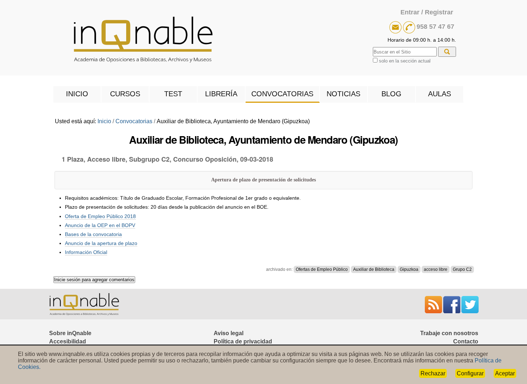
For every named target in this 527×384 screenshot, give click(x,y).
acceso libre (435, 269)
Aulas (439, 94)
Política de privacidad (243, 341)
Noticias (343, 94)
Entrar (409, 12)
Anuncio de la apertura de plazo (101, 243)
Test (173, 94)
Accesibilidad (67, 341)
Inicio (77, 94)
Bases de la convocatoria (93, 234)
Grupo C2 (462, 269)
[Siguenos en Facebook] (452, 304)
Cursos (125, 94)
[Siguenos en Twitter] (470, 304)
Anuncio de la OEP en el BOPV (100, 225)
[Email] (396, 27)
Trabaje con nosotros (449, 333)
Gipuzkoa (409, 269)
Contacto (465, 341)
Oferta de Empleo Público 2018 (100, 216)
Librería (221, 94)
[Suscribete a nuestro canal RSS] (434, 304)
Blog (391, 94)
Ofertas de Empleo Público (322, 269)
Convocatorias (282, 94)
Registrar (439, 12)
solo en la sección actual (405, 61)
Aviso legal (228, 333)
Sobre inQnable (70, 333)
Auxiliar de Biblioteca (373, 269)
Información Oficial (86, 252)
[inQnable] (263, 40)
